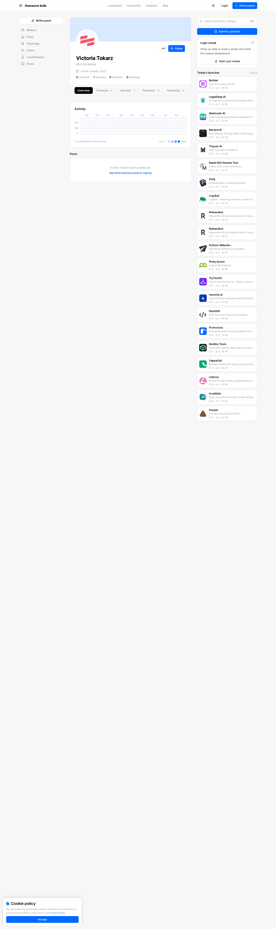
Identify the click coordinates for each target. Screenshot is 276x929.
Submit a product (229, 31)
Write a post (43, 20)
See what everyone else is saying (130, 172)
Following (175, 90)
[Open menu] (20, 5)
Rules (30, 64)
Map (165, 5)
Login (224, 5)
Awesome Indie (36, 5)
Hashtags (33, 43)
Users (31, 50)
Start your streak (229, 61)
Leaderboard (35, 57)
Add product (247, 5)
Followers (151, 90)
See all (253, 72)
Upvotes (127, 90)
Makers (32, 30)
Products (104, 90)
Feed (30, 37)
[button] (227, 83)
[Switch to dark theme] (213, 5)
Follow (179, 48)
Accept (42, 919)
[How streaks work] (252, 42)
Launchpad (115, 5)
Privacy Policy (57, 912)
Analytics (152, 5)
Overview (84, 90)
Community (134, 5)
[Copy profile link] (163, 48)
